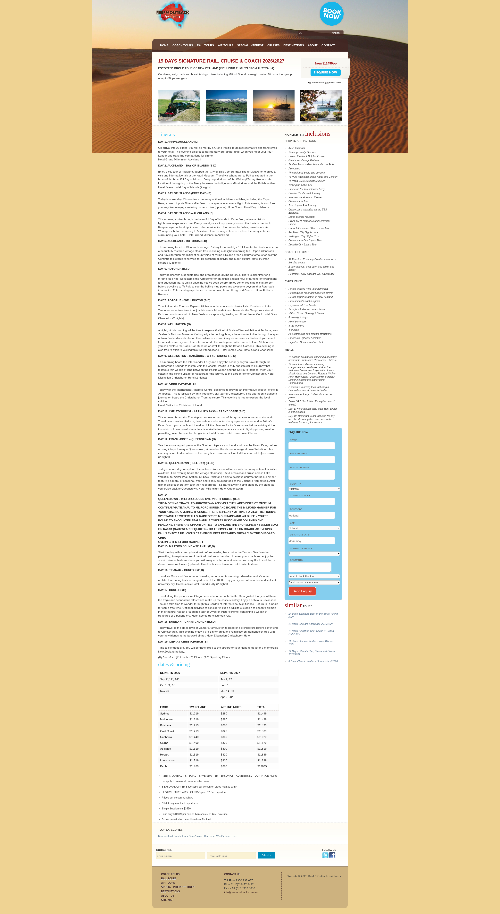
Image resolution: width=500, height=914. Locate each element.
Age (292, 523)
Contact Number (300, 495)
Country (295, 483)
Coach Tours (182, 45)
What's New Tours (226, 836)
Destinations (293, 45)
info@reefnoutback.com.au (241, 892)
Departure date (299, 534)
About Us (167, 895)
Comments (296, 559)
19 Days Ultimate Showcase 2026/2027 (310, 623)
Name (293, 439)
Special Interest (250, 45)
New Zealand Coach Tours (173, 836)
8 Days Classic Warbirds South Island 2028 (313, 661)
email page (335, 82)
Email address (299, 453)
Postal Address (299, 467)
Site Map (167, 900)
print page (318, 82)
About (313, 45)
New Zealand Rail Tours (202, 836)
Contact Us (232, 874)
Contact (328, 45)
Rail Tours (205, 45)
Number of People (301, 548)
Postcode (296, 509)
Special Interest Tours (178, 887)
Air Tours (225, 45)
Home (164, 45)
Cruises (273, 45)
